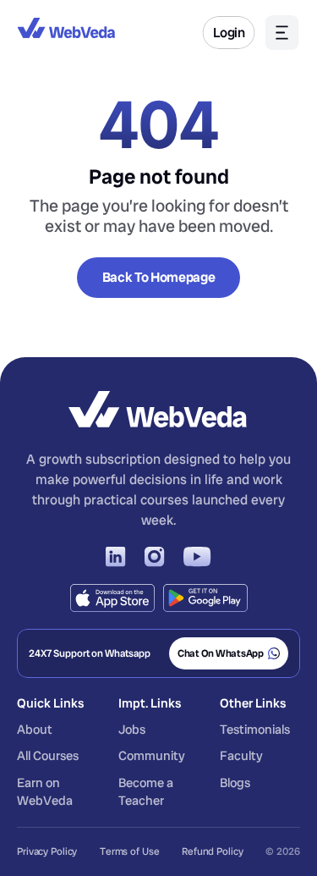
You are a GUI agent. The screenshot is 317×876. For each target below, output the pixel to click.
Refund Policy (212, 851)
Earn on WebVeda (45, 791)
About (36, 729)
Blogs (235, 782)
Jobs (131, 729)
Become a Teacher (147, 791)
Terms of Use (130, 851)
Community (151, 755)
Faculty (241, 755)
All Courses (48, 755)
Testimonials (255, 729)
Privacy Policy (47, 851)
